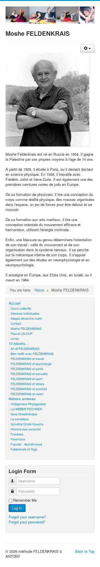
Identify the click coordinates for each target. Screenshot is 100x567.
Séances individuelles (25, 313)
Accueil (15, 303)
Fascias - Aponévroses (26, 444)
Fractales (17, 434)
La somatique (20, 419)
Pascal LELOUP (21, 333)
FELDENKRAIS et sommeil (29, 388)
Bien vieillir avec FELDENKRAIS (32, 353)
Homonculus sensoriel (26, 429)
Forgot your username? (27, 516)
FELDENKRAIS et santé (27, 368)
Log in (17, 508)
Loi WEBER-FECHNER (26, 409)
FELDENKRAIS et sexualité (29, 373)
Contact (16, 323)
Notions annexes (22, 398)
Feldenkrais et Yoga (24, 449)
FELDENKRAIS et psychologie (31, 363)
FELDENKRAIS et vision (27, 394)
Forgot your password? (27, 522)
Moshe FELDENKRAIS (26, 328)
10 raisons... (19, 343)
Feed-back (18, 439)
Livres (15, 338)
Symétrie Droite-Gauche (27, 424)
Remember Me (25, 500)
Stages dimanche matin (26, 318)
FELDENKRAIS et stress (27, 383)
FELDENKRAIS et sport (26, 378)
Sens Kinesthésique (24, 414)
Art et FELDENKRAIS (25, 348)
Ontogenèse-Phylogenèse (28, 404)
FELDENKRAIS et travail (27, 358)
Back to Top (84, 551)
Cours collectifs (21, 308)
